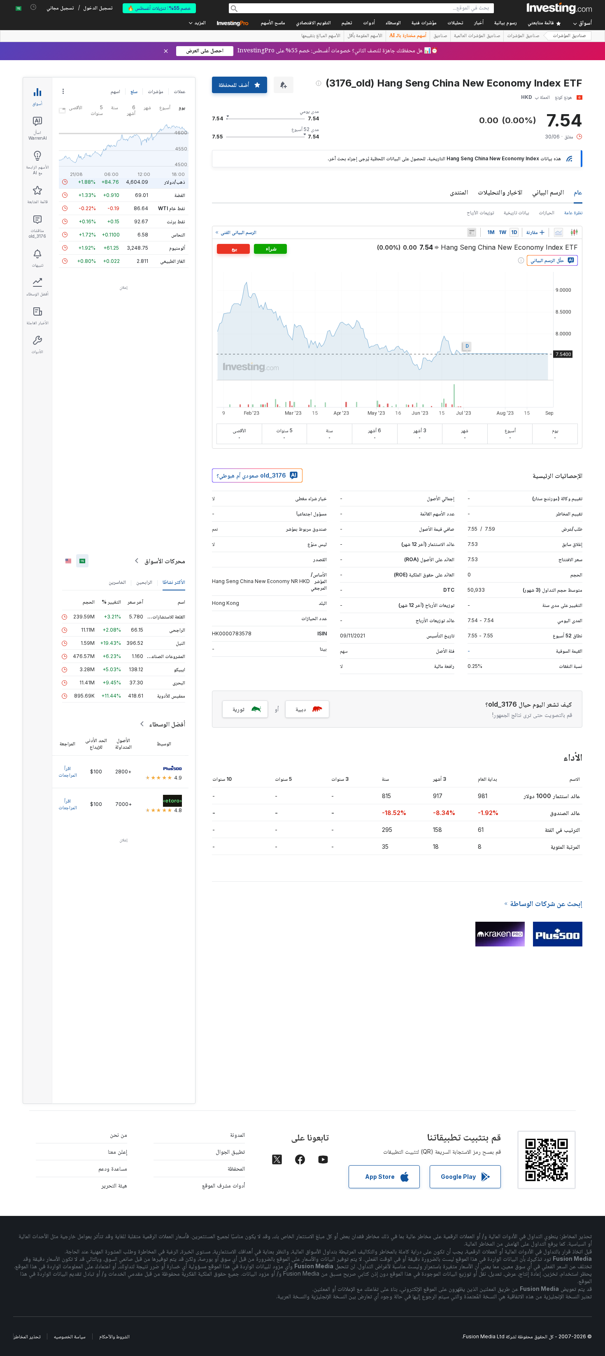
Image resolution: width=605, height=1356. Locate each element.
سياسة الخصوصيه (70, 1336)
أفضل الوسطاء (167, 724)
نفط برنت (176, 221)
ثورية (238, 708)
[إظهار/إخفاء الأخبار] (471, 232)
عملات (179, 91)
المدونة (237, 1134)
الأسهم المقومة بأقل (364, 36)
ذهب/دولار (174, 182)
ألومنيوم (177, 248)
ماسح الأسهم (273, 23)
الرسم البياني (548, 192)
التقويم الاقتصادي (313, 23)
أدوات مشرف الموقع (223, 1185)
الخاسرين (117, 582)
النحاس (178, 235)
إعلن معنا (117, 1151)
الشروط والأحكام (114, 1336)
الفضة (180, 195)
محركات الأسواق (164, 561)
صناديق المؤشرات (569, 36)
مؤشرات (155, 91)
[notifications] (33, 7)
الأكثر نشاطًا (174, 582)
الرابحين (144, 582)
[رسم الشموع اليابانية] (574, 232)
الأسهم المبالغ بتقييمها (320, 36)
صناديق (440, 36)
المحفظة (236, 1168)
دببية (301, 708)
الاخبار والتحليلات (500, 192)
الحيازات (546, 212)
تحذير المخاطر (27, 1336)
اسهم (115, 91)
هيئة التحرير (114, 1185)
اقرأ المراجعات (67, 771)
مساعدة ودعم (112, 1168)
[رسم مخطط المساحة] (558, 232)
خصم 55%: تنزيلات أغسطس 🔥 (159, 8)
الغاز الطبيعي (172, 261)
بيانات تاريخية (516, 212)
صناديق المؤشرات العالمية (477, 36)
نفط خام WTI (171, 208)
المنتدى (459, 192)
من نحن (118, 1134)
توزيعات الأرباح (480, 212)
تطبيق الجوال (230, 1151)
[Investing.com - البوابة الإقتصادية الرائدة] (559, 8)
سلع (133, 91)
